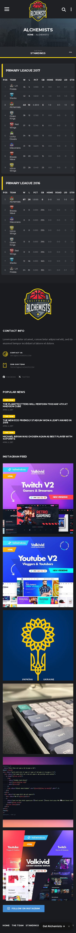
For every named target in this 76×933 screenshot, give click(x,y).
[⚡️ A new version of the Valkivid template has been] (38, 572)
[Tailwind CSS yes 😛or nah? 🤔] (38, 792)
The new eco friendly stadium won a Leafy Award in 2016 (37, 421)
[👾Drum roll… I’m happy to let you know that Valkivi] (38, 865)
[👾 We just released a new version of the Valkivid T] (38, 498)
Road (59, 80)
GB (43, 80)
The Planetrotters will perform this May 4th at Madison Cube (35, 405)
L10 (65, 80)
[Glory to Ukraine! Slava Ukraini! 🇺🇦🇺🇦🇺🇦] (38, 645)
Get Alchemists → (54, 926)
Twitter (26, 377)
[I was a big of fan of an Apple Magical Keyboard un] (38, 719)
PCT (36, 80)
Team (13, 80)
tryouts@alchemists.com (22, 367)
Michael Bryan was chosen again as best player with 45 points (37, 437)
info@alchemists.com (20, 356)
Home (50, 80)
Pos (5, 80)
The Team (18, 925)
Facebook (11, 377)
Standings (38, 52)
